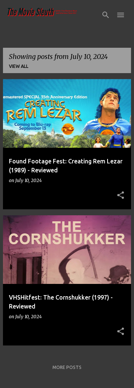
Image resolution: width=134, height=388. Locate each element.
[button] (120, 195)
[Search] (105, 15)
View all (18, 66)
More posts (67, 367)
